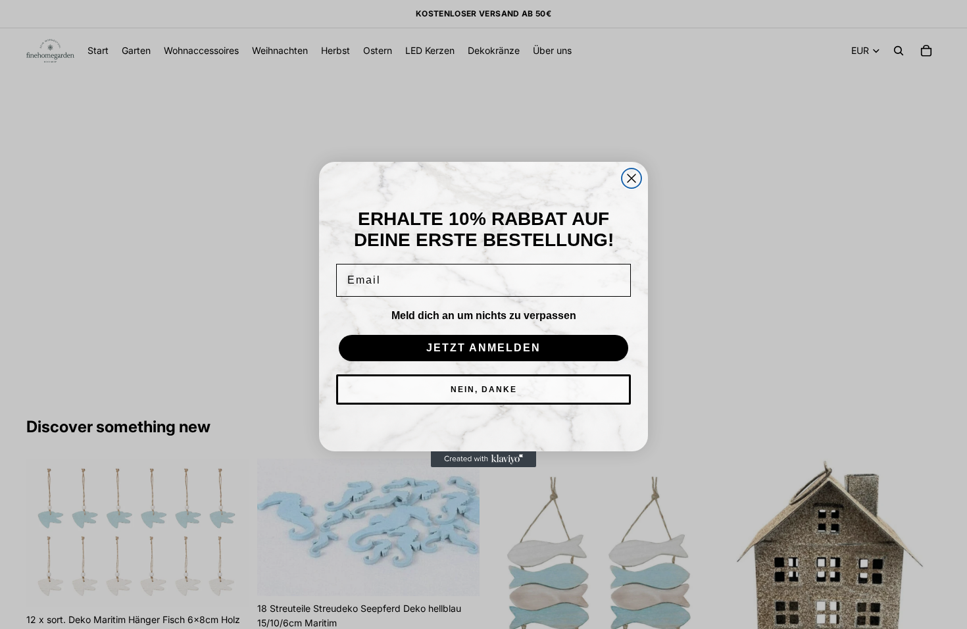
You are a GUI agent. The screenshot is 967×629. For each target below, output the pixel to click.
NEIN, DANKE (484, 389)
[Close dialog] (631, 178)
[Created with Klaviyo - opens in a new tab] (483, 459)
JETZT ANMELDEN (483, 347)
